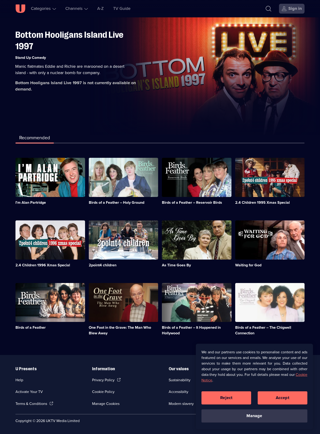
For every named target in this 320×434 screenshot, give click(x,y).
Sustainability (179, 380)
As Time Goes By (176, 265)
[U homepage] (20, 9)
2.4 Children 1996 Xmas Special (42, 265)
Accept (282, 398)
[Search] (268, 9)
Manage (254, 416)
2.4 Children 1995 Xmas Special (262, 202)
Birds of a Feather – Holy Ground (116, 202)
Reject (226, 398)
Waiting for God (248, 265)
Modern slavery (181, 403)
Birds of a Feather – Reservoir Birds (192, 202)
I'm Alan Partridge (30, 202)
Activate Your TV (29, 391)
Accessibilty (178, 391)
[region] (254, 386)
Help (19, 380)
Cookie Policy (103, 391)
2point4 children (102, 265)
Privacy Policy (103, 380)
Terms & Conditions (31, 403)
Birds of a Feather (30, 327)
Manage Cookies (105, 403)
